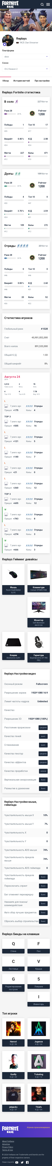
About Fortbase (8, 1141)
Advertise (6, 1144)
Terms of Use (7, 1150)
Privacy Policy (7, 1147)
